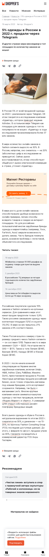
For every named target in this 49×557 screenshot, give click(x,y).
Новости (15, 16)
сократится (7, 421)
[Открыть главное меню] (45, 4)
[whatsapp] (14, 66)
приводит (28, 120)
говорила (15, 434)
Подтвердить (15, 543)
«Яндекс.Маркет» (11, 400)
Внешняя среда (11, 61)
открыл (11, 403)
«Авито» (27, 400)
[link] (24, 264)
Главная (5, 16)
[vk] (3, 66)
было (33, 388)
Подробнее (20, 537)
